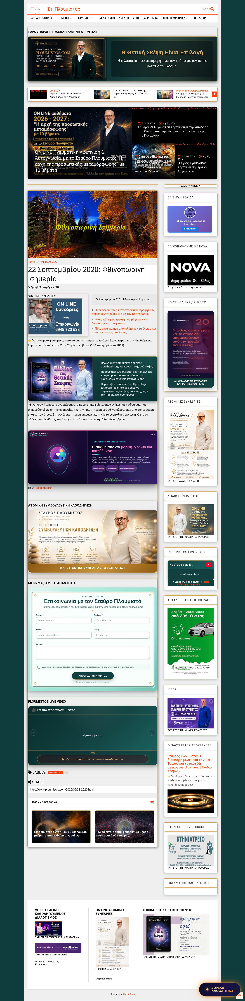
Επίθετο (98, 615)
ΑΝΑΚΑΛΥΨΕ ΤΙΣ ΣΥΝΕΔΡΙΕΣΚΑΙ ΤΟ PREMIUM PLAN (190, 382)
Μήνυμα (40, 644)
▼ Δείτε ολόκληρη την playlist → (193, 583)
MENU (65, 18)
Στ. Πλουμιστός (64, 9)
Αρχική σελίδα (104, 978)
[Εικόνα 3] (184, 375)
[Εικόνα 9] (193, 375)
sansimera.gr (44, 487)
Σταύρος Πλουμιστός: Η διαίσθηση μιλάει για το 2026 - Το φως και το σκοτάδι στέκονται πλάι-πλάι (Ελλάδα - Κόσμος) (190, 763)
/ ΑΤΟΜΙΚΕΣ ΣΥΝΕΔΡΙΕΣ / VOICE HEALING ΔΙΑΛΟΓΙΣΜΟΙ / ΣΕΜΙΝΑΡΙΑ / (143, 18)
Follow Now (189, 229)
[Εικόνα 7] (190, 375)
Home (31, 261)
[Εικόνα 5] (187, 375)
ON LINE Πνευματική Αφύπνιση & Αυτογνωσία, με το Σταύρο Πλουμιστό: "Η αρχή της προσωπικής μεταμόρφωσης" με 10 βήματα (131, 90)
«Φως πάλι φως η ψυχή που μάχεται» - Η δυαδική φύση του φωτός (119, 321)
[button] (191, 344)
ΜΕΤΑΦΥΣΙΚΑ (49, 261)
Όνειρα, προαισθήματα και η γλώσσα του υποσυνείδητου (151, 167)
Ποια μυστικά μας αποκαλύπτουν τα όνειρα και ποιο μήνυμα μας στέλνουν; (124, 330)
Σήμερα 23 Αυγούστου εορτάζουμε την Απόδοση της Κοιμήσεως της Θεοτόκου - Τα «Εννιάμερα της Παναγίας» (194, 92)
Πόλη (97, 630)
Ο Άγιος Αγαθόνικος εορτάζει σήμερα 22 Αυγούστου (192, 167)
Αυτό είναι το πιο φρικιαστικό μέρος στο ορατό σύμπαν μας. (123, 833)
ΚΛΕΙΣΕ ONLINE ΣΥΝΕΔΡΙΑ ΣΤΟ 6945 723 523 (92, 567)
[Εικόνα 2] (183, 375)
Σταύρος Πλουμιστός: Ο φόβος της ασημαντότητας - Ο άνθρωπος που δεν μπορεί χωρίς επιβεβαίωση (67, 92)
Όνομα (39, 615)
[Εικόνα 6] (189, 375)
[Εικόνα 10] (194, 375)
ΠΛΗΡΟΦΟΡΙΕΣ (43, 18)
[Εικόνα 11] (197, 375)
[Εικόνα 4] (186, 375)
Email (39, 630)
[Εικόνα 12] (199, 375)
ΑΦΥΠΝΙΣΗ (84, 18)
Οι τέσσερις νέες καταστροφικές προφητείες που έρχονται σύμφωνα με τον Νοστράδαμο (123, 312)
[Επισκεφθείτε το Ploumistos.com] (67, 59)
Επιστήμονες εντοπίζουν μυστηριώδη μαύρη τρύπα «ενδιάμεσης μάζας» (60, 833)
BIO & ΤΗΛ (200, 18)
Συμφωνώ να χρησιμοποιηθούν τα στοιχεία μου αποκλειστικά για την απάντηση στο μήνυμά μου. (88, 667)
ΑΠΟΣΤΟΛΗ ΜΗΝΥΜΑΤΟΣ (93, 676)
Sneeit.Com (129, 994)
